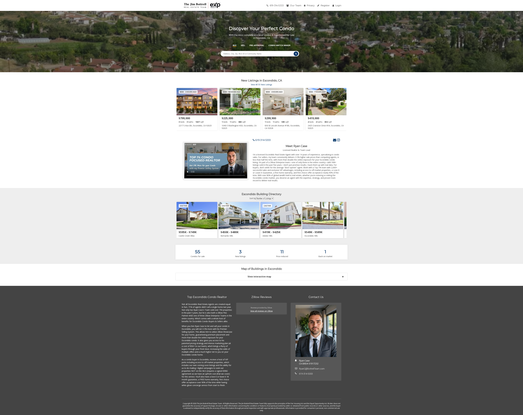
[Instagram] (338, 140)
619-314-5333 (277, 5)
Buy (234, 45)
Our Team (295, 5)
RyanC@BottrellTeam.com (312, 368)
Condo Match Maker (279, 45)
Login (338, 5)
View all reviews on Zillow (261, 311)
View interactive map (259, 276)
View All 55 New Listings (261, 84)
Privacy (311, 5)
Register (325, 5)
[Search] (296, 54)
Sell (243, 45)
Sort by (253, 198)
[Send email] (334, 140)
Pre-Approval (257, 45)
